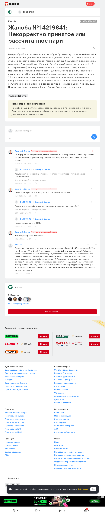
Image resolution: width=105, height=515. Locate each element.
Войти (90, 4)
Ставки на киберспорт (64, 432)
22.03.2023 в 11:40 (23, 183)
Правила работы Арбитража (67, 468)
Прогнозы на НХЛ (13, 432)
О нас (56, 442)
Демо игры (59, 399)
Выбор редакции (13, 452)
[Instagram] (7, 485)
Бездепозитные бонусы (16, 383)
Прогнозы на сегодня (15, 419)
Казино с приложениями (65, 383)
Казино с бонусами (63, 373)
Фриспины (59, 393)
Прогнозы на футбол (14, 416)
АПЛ (56, 429)
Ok (93, 489)
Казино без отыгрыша (64, 379)
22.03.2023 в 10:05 (23, 163)
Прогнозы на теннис (14, 425)
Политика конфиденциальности (69, 455)
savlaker (18, 244)
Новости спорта (12, 442)
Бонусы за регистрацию (16, 386)
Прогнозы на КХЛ (13, 429)
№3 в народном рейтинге (18, 304)
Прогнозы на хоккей (14, 422)
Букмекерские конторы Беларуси (21, 370)
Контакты (58, 445)
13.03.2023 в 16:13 (23, 239)
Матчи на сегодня (62, 416)
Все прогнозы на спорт (16, 412)
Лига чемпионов (61, 419)
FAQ (7, 455)
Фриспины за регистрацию (66, 396)
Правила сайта (61, 448)
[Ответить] (36, 164)
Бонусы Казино (61, 389)
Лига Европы (60, 422)
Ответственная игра (63, 465)
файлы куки (83, 489)
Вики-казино (60, 386)
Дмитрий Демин (22, 151)
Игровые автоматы (63, 402)
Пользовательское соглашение (69, 452)
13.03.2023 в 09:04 (23, 273)
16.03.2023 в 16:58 (23, 196)
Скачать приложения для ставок (20, 373)
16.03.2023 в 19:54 (23, 226)
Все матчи (59, 412)
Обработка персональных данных (70, 461)
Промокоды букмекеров (16, 389)
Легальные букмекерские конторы (21, 328)
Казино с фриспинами (64, 376)
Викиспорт (10, 448)
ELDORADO (26, 170)
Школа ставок (11, 445)
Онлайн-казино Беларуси (66, 370)
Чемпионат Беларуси (64, 425)
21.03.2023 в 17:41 (23, 213)
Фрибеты (9, 379)
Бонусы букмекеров (14, 376)
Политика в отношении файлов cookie (72, 458)
